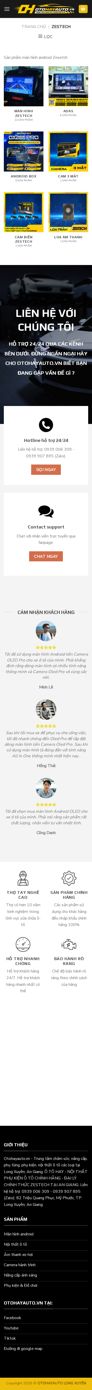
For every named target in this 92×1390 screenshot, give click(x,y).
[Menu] (7, 9)
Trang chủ (33, 27)
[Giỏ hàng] (83, 9)
